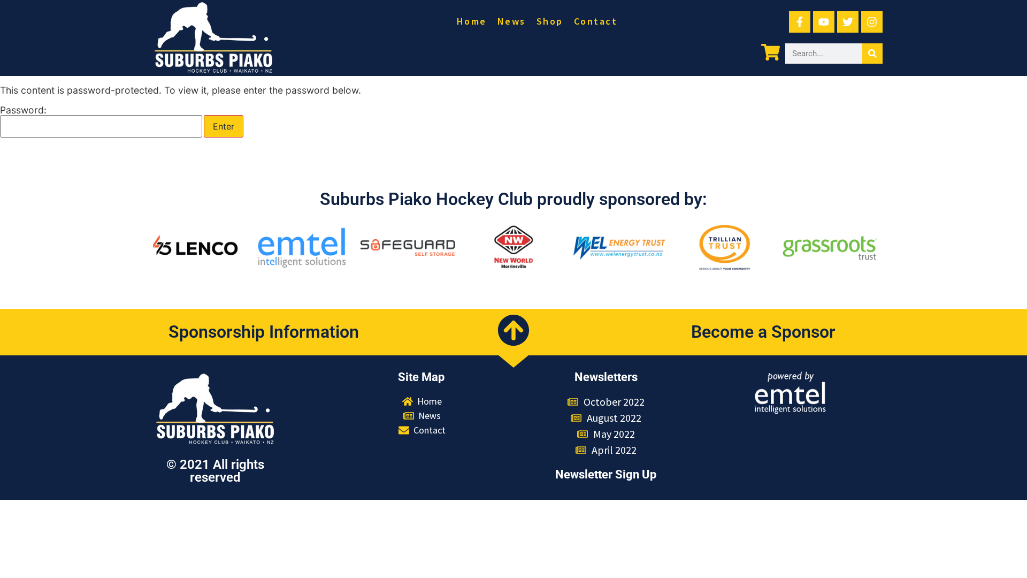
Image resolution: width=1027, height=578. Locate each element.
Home (472, 21)
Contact (596, 21)
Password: (23, 110)
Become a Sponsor (763, 332)
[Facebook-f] (799, 22)
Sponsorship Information (263, 332)
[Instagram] (872, 22)
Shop (550, 21)
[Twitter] (848, 22)
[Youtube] (823, 22)
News (511, 21)
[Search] (872, 53)
